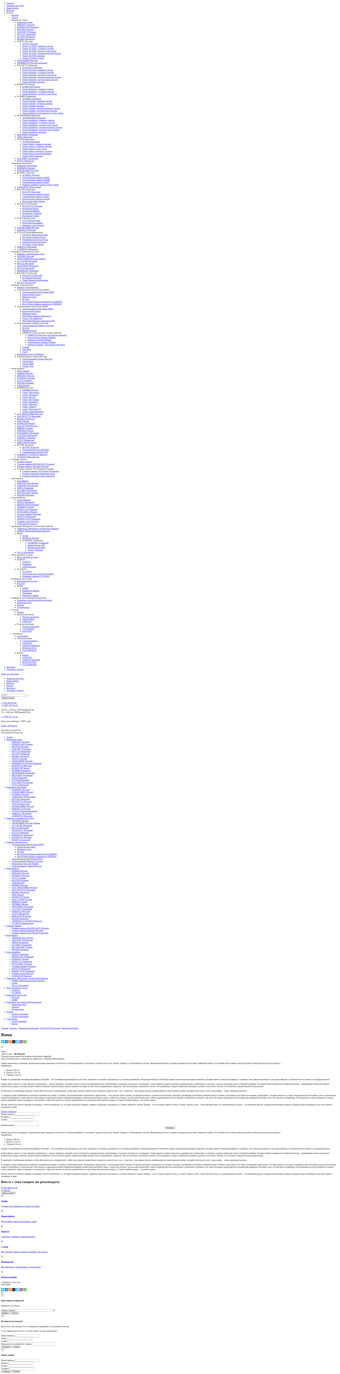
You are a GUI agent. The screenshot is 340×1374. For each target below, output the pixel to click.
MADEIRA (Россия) (26, 168)
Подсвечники (23, 607)
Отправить (6, 1347)
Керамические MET (37, 548)
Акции (15, 17)
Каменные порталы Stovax (34, 242)
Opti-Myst (26, 349)
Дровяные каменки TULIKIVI (36, 576)
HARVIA (26, 562)
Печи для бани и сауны (27, 557)
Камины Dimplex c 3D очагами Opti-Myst (46, 345)
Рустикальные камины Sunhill (35, 177)
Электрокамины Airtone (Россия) (37, 359)
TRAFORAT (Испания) (27, 266)
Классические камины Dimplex (42, 337)
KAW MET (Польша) (26, 32)
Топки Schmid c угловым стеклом (37, 103)
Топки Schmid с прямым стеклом (37, 101)
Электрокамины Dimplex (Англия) (38, 325)
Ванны (25, 655)
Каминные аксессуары (27, 581)
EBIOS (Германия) (25, 488)
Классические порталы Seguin (36, 199)
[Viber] (21, 1041)
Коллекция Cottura (30, 216)
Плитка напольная (30, 626)
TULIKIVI (27, 571)
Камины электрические (27, 287)
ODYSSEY (27, 631)
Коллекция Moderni (31, 211)
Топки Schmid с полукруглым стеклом (39, 111)
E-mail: (4, 1119)
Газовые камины (24, 462)
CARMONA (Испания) (27, 249)
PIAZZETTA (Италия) (32, 68)
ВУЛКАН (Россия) (30, 538)
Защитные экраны (30, 595)
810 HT (7, 1190)
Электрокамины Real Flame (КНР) (37, 309)
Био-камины (22, 481)
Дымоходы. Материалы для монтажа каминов (38, 528)
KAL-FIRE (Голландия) (27, 158)
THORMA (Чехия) (25, 431)
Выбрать (5, 1313)
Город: (4, 1338)
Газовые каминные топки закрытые (38, 476)
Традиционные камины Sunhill (36, 180)
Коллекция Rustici (30, 208)
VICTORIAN (28, 629)
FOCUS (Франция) (25, 268)
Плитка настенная (30, 617)
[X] (13, 1041)
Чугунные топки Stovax (33, 244)
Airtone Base (27, 361)
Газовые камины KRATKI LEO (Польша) (35, 464)
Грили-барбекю (24, 500)
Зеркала (20, 605)
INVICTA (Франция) (26, 34)
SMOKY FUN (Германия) (28, 519)
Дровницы (27, 593)
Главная (10, 3)
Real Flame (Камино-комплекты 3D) (38, 321)
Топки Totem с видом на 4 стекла (37, 151)
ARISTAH (27, 622)
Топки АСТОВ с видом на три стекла (39, 51)
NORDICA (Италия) (26, 438)
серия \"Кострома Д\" (31, 409)
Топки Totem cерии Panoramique (36, 154)
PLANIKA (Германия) (27, 490)
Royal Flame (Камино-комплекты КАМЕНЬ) (42, 302)
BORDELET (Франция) (28, 271)
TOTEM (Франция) (31, 142)
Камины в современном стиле (30, 254)
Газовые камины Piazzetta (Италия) (33, 466)
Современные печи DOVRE (35, 452)
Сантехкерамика (29, 641)
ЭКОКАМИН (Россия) (27, 60)
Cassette (25, 347)
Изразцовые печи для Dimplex (30, 354)
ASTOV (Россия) (30, 44)
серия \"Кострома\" (30, 400)
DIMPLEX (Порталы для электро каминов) (47, 335)
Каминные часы (24, 602)
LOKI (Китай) (23, 385)
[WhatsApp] (25, 1041)
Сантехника (22, 636)
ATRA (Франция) (25, 137)
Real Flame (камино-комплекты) (36, 316)
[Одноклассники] (10, 1041)
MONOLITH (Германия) (28, 505)
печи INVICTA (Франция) (29, 416)
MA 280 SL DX (10, 1188)
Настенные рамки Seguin (33, 201)
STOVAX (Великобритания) (35, 235)
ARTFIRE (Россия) (25, 256)
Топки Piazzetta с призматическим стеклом (41, 77)
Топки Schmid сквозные (33, 106)
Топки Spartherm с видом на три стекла (40, 125)
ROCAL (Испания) (25, 263)
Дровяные (26, 564)
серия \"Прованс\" (30, 395)
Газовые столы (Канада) (28, 521)
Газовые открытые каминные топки (38, 474)
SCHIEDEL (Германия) (38, 543)
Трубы (25, 536)
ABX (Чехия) (23, 421)
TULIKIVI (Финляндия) (28, 457)
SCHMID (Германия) (31, 99)
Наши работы (12, 8)
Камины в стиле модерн (33, 225)
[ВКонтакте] (6, 1041)
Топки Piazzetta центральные (35, 280)
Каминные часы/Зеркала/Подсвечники (34, 600)
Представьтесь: (8, 1114)
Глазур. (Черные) (35, 550)
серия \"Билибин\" (30, 402)
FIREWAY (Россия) (25, 25)
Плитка (20, 612)
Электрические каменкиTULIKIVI (38, 574)
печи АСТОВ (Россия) (27, 426)
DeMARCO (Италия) (26, 230)
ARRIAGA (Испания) (27, 247)
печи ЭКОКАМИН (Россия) (30, 414)
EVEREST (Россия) (26, 378)
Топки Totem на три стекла (34, 149)
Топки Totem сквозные (32, 156)
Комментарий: (7, 1125)
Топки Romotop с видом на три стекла (39, 94)
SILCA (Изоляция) (25, 552)
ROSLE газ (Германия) (27, 509)
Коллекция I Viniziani (31, 213)
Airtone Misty (28, 364)
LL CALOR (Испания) (27, 261)
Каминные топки (25, 22)
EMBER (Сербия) (25, 428)
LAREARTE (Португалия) (29, 187)
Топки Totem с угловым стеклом (37, 146)
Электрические (29, 567)
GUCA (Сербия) (24, 380)
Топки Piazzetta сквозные (33, 82)
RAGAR (21, 583)
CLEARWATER (29, 650)
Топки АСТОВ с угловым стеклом (38, 48)
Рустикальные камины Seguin (35, 194)
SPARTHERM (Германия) (34, 118)
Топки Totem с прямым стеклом (36, 144)
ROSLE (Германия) (25, 502)
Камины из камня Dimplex (40, 340)
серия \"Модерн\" (30, 404)
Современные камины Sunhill (35, 182)
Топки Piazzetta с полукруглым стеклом (40, 80)
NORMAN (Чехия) (25, 507)
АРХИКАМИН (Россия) (28, 228)
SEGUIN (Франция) (26, 37)
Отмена (15, 1313)
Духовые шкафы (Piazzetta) (29, 514)
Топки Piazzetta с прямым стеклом (37, 70)
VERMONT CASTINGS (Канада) (32, 454)
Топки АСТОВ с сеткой (33, 58)
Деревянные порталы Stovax (35, 240)
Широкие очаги (29, 297)
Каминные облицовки (27, 166)
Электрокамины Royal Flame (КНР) (38, 292)
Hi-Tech (25, 299)
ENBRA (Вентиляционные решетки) (33, 531)
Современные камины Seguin (35, 197)
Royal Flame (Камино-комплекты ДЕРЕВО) (42, 304)
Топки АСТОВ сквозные (33, 56)
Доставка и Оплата (15, 669)
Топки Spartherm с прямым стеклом (38, 120)
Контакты (10, 667)
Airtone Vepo (28, 366)
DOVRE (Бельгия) (30, 447)
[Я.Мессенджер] (2, 1041)
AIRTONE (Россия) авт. (27, 485)
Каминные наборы (30, 591)
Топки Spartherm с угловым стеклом (38, 123)
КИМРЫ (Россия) (30, 390)
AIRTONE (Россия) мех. (28, 483)
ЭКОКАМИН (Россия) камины (31, 259)
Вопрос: (4, 1363)
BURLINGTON (29, 648)
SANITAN (27, 643)
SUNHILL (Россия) (31, 175)
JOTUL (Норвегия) (25, 161)
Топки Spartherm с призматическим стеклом (42, 127)
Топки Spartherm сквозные (34, 132)
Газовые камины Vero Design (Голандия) (40, 471)
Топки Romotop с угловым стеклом (38, 91)
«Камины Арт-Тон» (15, 6)
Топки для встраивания (33, 411)
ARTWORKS (28, 619)
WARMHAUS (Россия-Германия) (32, 63)
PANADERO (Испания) (28, 433)
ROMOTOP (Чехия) (31, 87)
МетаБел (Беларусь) (26, 39)
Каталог (15, 15)
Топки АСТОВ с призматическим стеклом (41, 53)
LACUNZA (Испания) (27, 435)
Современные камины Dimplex (42, 342)
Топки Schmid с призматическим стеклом (41, 108)
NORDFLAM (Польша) (27, 27)
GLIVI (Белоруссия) (31, 220)
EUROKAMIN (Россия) (27, 170)
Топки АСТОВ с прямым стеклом (37, 46)
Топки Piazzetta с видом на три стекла (39, 75)
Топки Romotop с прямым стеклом (38, 89)
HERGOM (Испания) (26, 443)
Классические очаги (31, 294)
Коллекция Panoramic (32, 278)
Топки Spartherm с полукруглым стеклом (40, 130)
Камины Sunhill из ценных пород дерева (40, 185)
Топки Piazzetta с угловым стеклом (38, 72)
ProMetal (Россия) (25, 373)
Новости (10, 10)
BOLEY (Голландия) (26, 283)
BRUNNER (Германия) (27, 134)
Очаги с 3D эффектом (32, 318)
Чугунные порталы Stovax (34, 237)
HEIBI (25, 588)
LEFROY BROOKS (31, 645)
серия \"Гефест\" (29, 407)
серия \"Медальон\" (31, 392)
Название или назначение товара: (16, 1344)
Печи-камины (23, 371)
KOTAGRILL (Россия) (27, 512)
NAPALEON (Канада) (27, 524)
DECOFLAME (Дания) (27, 493)
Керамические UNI (36, 545)
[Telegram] (17, 1041)
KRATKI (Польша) (25, 29)
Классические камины (32, 223)
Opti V (25, 352)
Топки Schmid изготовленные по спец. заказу (42, 113)
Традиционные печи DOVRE (35, 450)
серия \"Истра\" (29, 397)
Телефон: (5, 1117)
